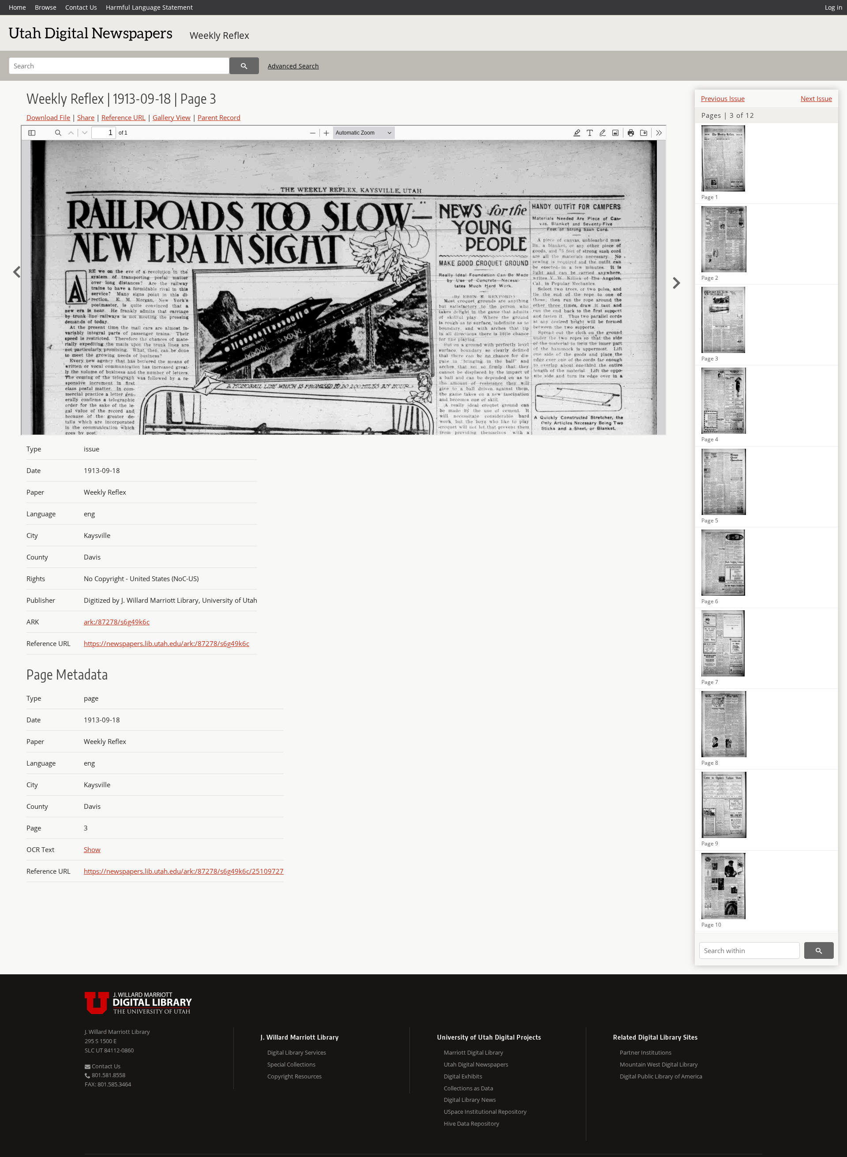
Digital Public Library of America (661, 1076)
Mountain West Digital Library (659, 1064)
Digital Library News (470, 1100)
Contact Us (81, 7)
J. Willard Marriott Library (117, 1032)
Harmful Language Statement (149, 7)
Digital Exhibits (463, 1076)
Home (17, 7)
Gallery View (172, 117)
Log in (834, 7)
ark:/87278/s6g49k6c (117, 621)
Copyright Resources (294, 1076)
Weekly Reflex (219, 35)
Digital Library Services (296, 1052)
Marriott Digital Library (473, 1052)
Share (85, 117)
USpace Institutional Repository (485, 1112)
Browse (45, 7)
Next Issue (816, 98)
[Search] (244, 65)
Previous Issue (723, 98)
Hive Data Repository (471, 1123)
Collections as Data (468, 1088)
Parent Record (219, 117)
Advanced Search (293, 66)
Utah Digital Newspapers (476, 1064)
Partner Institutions (645, 1052)
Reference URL (123, 117)
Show (92, 849)
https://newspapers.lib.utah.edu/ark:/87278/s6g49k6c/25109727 (184, 871)
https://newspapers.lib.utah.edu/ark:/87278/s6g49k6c (166, 643)
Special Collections (291, 1064)
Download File (48, 117)
